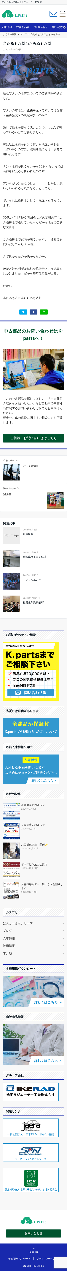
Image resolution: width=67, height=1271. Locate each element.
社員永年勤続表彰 (33, 602)
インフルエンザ (32, 579)
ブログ (7, 931)
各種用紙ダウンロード (19, 1258)
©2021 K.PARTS (33, 1265)
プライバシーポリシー (48, 1258)
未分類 (7, 953)
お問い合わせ (33, 1233)
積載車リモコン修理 (34, 556)
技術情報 (9, 945)
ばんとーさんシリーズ (18, 923)
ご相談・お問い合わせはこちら (33, 438)
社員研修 (28, 533)
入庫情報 (6, 27)
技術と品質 (22, 27)
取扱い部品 (40, 27)
